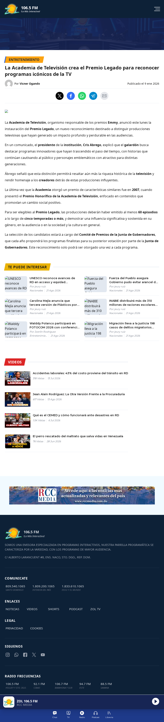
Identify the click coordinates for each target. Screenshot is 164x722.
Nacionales (36, 290)
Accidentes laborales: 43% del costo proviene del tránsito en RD (80, 373)
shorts (53, 609)
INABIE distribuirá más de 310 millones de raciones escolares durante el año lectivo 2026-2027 (134, 303)
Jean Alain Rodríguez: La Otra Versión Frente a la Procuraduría (79, 394)
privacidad (14, 628)
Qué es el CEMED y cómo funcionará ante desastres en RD (76, 415)
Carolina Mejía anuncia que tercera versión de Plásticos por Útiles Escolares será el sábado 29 (53, 303)
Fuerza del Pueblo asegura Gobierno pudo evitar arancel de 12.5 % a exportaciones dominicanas (133, 280)
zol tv (95, 609)
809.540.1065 (15, 586)
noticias (12, 609)
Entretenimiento (39, 335)
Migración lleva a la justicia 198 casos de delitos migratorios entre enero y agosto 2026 (132, 325)
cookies (36, 628)
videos (32, 609)
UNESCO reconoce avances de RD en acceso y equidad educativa (52, 280)
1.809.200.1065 (43, 586)
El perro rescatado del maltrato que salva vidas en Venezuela (78, 436)
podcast (76, 609)
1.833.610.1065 (73, 586)
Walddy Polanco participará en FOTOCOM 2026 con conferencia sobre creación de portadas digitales (54, 325)
